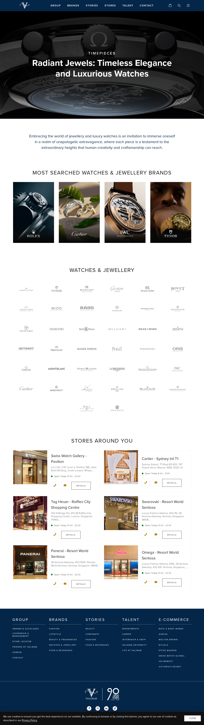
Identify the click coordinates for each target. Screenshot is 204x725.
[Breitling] (117, 389)
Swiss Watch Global (172, 656)
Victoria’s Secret (170, 666)
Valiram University (134, 645)
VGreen (17, 652)
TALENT (127, 5)
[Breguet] (87, 389)
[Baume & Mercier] (177, 389)
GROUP (56, 5)
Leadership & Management (20, 634)
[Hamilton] (26, 289)
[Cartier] (26, 389)
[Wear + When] (147, 329)
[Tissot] (26, 349)
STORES (110, 5)
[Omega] (26, 369)
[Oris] (177, 349)
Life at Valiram (132, 650)
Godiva (163, 634)
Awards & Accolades (25, 628)
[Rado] (87, 309)
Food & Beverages (61, 650)
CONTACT (147, 5)
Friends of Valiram (24, 647)
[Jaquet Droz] (26, 309)
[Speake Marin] (26, 329)
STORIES (92, 5)
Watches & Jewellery (62, 645)
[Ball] (87, 409)
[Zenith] (177, 329)
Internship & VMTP (134, 639)
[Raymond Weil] (147, 309)
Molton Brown (168, 639)
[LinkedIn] (106, 708)
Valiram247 (166, 661)
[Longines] (117, 369)
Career (126, 634)
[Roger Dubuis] (87, 349)
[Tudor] (56, 289)
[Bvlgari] (117, 329)
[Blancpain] (147, 389)
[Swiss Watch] (117, 409)
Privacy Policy (29, 720)
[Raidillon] (117, 309)
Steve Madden (168, 650)
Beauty (90, 628)
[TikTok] (115, 708)
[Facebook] (89, 708)
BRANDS (73, 5)
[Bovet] (177, 289)
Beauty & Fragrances (63, 639)
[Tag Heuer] (56, 349)
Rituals (163, 645)
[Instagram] (97, 708)
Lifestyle (55, 634)
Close (192, 718)
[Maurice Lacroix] (87, 369)
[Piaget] (117, 349)
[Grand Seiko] (147, 289)
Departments (130, 628)
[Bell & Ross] (87, 329)
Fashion (54, 628)
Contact (17, 657)
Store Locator (21, 641)
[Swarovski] (56, 329)
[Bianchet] (87, 289)
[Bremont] (56, 389)
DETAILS (81, 485)
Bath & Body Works (171, 628)
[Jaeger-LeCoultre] (147, 369)
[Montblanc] (56, 369)
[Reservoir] (177, 309)
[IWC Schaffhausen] (177, 369)
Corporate (92, 634)
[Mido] (56, 309)
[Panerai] (147, 349)
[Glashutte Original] (117, 289)
